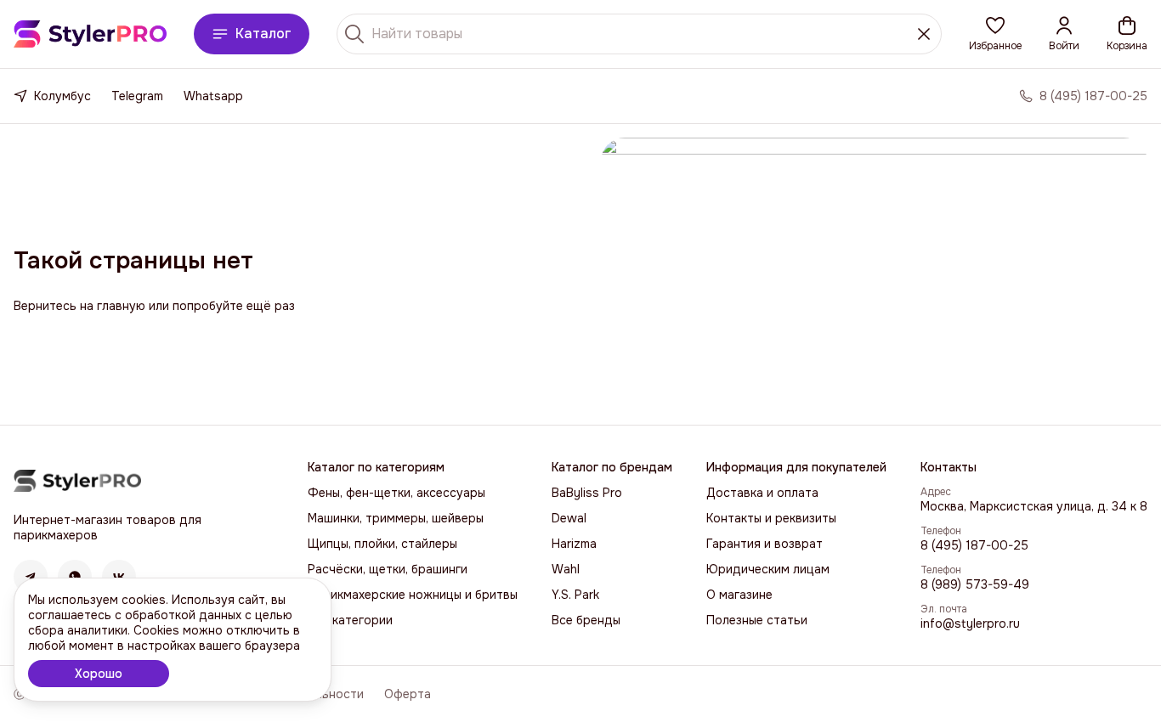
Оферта (407, 694)
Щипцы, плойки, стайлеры (382, 543)
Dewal (569, 518)
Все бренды (586, 620)
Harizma (574, 543)
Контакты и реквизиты (771, 518)
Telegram (137, 96)
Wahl (566, 569)
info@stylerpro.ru (970, 623)
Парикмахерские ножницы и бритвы (413, 594)
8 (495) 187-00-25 (974, 545)
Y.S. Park (575, 594)
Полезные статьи (756, 620)
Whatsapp (213, 96)
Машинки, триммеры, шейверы (396, 518)
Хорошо (98, 673)
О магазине (739, 594)
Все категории (350, 620)
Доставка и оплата (762, 492)
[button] (995, 34)
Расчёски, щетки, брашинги (387, 569)
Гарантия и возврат (764, 543)
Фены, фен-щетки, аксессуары (396, 492)
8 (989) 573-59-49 (974, 584)
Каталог (263, 33)
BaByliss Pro (587, 492)
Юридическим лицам (768, 569)
